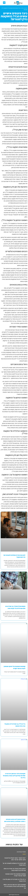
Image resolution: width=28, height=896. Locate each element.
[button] (4, 2)
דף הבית (25, 8)
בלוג (22, 8)
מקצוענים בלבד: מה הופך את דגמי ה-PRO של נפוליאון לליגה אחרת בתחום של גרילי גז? (14, 776)
